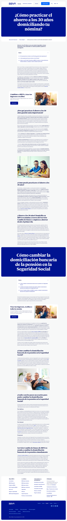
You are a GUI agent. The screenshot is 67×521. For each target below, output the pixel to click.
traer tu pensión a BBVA (36, 331)
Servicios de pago (12, 511)
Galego (51, 503)
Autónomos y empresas (27, 3)
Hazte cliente (45, 3)
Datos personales (23, 509)
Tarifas (19, 511)
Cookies (16, 509)
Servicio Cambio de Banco (26, 208)
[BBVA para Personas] (12, 4)
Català (43, 503)
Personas (19, 3)
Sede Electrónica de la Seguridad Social (25, 428)
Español (39, 503)
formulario (19, 431)
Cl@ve (35, 425)
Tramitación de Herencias (52, 486)
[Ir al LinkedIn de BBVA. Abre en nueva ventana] (55, 505)
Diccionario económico (51, 491)
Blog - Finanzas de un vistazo (52, 489)
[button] (36, 3)
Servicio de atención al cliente (15, 513)
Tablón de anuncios (26, 511)
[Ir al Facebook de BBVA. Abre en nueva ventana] (51, 505)
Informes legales (32, 509)
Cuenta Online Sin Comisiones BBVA (31, 337)
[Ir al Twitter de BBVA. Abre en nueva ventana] (53, 505)
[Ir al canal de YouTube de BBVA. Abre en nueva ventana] (57, 505)
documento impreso (37, 442)
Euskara (55, 503)
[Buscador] (52, 4)
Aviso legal (11, 509)
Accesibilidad (49, 493)
